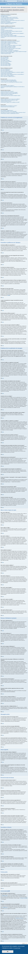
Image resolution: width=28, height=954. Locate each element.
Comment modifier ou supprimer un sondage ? (8, 46)
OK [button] (7, 951)
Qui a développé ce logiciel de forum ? (7, 110)
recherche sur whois (19, 918)
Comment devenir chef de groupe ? (6, 73)
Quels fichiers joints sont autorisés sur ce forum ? (9, 105)
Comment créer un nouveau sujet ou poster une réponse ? (10, 41)
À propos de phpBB (23, 898)
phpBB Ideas (5, 907)
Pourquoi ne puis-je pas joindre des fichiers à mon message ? (11, 48)
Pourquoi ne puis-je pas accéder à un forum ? (8, 47)
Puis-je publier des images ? (5, 60)
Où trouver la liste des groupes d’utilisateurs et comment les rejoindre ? (12, 72)
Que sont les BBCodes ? (5, 57)
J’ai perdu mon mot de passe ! (6, 21)
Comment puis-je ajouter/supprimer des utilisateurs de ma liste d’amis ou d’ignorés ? (12, 87)
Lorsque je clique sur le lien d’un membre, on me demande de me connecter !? (13, 37)
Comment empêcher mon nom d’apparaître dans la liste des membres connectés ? (12, 29)
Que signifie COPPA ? (4, 16)
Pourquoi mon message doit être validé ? (7, 52)
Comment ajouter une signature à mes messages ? (9, 43)
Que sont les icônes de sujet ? (6, 65)
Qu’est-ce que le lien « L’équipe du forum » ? (8, 76)
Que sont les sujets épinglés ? (6, 63)
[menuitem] (1, 1)
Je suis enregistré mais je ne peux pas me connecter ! (10, 18)
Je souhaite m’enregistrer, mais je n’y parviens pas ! (9, 17)
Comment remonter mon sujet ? (6, 53)
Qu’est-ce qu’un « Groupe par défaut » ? (7, 75)
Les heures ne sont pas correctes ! (6, 30)
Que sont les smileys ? (4, 59)
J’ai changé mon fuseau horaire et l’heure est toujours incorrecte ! (11, 31)
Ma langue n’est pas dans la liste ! (6, 32)
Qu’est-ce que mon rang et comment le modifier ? (9, 35)
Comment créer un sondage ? (6, 44)
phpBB (8, 295)
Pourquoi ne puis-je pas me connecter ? (7, 19)
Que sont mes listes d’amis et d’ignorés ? (7, 85)
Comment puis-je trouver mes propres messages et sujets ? (11, 95)
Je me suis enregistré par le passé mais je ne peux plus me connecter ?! (13, 20)
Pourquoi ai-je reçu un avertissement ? (7, 49)
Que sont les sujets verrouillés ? (6, 64)
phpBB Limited (5, 895)
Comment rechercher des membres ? (7, 94)
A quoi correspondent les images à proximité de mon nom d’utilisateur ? (12, 33)
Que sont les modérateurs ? (5, 70)
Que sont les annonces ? (5, 62)
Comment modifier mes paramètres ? (7, 27)
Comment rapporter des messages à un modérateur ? (9, 50)
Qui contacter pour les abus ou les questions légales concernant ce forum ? (13, 112)
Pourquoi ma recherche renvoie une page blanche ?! (9, 93)
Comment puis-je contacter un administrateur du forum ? (10, 113)
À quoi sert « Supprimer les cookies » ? (7, 23)
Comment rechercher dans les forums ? (7, 91)
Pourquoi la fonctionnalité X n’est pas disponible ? (9, 111)
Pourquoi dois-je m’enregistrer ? (6, 15)
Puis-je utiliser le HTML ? (5, 58)
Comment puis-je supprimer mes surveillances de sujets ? (10, 102)
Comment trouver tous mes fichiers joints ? (8, 106)
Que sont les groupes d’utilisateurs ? (7, 71)
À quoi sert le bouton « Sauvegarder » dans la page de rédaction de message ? (14, 51)
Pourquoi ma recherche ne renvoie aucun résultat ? (9, 92)
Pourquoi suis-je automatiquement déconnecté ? (9, 22)
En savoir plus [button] (16, 948)
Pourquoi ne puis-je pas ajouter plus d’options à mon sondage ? (11, 45)
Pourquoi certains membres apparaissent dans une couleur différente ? (12, 74)
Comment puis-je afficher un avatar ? (7, 34)
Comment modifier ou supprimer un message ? (8, 42)
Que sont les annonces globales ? (6, 61)
